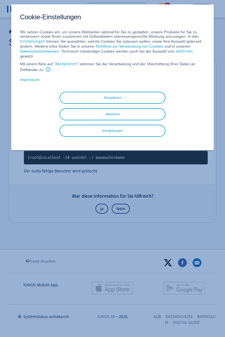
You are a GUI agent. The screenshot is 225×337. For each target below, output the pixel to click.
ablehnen (184, 51)
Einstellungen (32, 41)
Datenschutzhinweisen (39, 51)
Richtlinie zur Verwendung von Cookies (129, 46)
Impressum (30, 79)
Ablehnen (112, 114)
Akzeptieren (66, 63)
